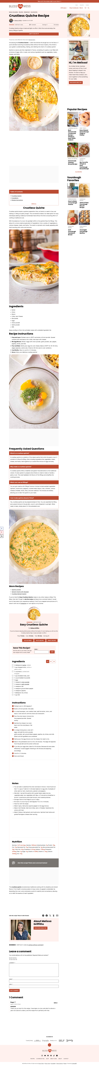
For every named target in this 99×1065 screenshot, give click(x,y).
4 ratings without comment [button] (35, 945)
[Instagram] (42, 1055)
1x (47, 661)
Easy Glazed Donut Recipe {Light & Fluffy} (84, 132)
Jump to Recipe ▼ (34, 33)
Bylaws (65, 1063)
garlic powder (25, 684)
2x (51, 661)
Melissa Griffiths (18, 20)
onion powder (25, 682)
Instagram (23, 603)
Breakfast (27, 12)
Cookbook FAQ (40, 1058)
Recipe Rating (13, 958)
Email (36, 649)
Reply (56, 1002)
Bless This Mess (13, 12)
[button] (9, 25)
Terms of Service (59, 1063)
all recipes (78, 171)
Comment (12, 962)
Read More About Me (40, 928)
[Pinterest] (51, 1055)
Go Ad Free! (28, 640)
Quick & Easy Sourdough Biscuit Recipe (84, 205)
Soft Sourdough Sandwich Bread (72, 232)
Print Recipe (52, 640)
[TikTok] (53, 1055)
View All (33, 203)
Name (11, 979)
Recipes (21, 12)
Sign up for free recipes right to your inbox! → (49, 1)
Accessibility (53, 1063)
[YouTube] (45, 1055)
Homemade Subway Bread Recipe (72, 162)
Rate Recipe (40, 640)
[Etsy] (56, 1055)
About (76, 5)
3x (54, 661)
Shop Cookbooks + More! (76, 8)
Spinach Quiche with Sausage (20, 592)
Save (52, 651)
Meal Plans (53, 1058)
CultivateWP (74, 1063)
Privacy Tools (47, 1063)
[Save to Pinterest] (1, 532)
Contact (87, 5)
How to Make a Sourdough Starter (72, 202)
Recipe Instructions (17, 200)
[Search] (88, 7)
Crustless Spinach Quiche (19, 594)
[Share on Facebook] (1, 528)
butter (24, 665)
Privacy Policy (41, 1063)
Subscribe (82, 5)
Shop (47, 1058)
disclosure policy (32, 39)
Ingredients (15, 198)
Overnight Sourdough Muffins (83, 231)
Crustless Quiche (16, 196)
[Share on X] (1, 536)
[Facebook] (48, 1055)
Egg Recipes (34, 12)
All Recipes (63, 8)
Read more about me (76, 82)
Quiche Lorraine (16, 589)
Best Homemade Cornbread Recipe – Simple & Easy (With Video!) (72, 135)
